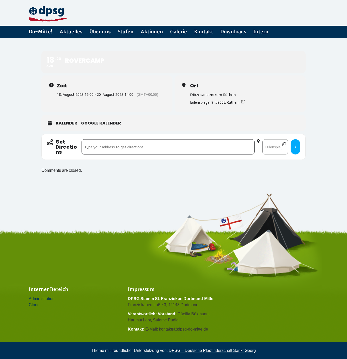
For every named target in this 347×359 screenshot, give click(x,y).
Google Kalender (101, 123)
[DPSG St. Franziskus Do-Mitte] (74, 14)
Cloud (34, 305)
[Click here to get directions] (295, 146)
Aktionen (152, 32)
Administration (42, 298)
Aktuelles (71, 32)
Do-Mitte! (41, 32)
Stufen (126, 32)
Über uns (100, 32)
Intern (261, 32)
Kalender (66, 123)
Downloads (233, 32)
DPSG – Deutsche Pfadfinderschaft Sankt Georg (212, 350)
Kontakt (203, 32)
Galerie (178, 32)
